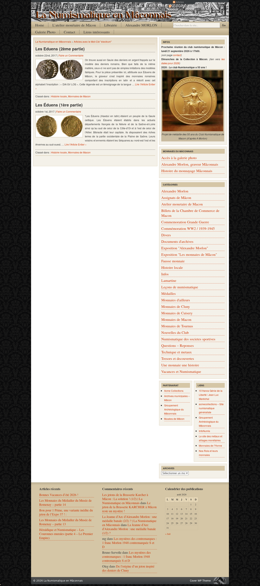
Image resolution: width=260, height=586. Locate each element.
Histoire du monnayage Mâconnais (186, 170)
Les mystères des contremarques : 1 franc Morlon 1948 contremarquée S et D (129, 542)
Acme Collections (173, 390)
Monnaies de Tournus (177, 325)
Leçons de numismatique (179, 286)
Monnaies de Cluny (175, 306)
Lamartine (168, 280)
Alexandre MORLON (141, 25)
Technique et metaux (176, 351)
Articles (180, 2)
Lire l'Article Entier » (76, 144)
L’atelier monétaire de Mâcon (74, 25)
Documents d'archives (177, 241)
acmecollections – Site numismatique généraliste (211, 408)
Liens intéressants (96, 32)
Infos (165, 273)
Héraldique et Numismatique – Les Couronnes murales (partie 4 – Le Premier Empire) (66, 533)
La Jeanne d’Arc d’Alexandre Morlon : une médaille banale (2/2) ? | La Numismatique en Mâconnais (129, 520)
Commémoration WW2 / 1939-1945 (188, 228)
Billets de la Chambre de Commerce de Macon (190, 213)
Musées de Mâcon (174, 418)
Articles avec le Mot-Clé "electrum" (93, 41)
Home (39, 25)
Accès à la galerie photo (179, 157)
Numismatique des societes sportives (188, 338)
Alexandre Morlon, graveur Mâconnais (189, 164)
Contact (69, 32)
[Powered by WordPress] (221, 580)
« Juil (167, 533)
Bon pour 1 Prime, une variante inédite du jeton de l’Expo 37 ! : (66, 512)
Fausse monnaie (173, 260)
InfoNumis (204, 431)
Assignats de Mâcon (176, 197)
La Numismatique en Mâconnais (53, 41)
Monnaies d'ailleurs (175, 299)
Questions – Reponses (177, 345)
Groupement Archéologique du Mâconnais (174, 409)
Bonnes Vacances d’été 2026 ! (58, 495)
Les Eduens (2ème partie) (60, 49)
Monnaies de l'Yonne (210, 445)
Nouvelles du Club (175, 332)
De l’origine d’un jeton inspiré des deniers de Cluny (128, 568)
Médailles (168, 293)
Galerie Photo (45, 32)
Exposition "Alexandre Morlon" (184, 247)
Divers (166, 234)
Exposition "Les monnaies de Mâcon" (189, 254)
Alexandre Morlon (174, 191)
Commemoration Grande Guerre (185, 221)
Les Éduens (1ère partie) (59, 105)
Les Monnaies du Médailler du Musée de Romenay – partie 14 (65, 502)
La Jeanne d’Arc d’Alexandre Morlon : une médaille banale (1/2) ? (129, 529)
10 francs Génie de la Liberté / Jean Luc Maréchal (210, 394)
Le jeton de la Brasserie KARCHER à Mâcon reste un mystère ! (129, 507)
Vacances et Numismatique (181, 371)
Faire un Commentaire (71, 55)
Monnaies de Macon (79, 96)
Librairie (110, 25)
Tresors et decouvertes (177, 358)
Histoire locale (59, 96)
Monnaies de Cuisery (177, 312)
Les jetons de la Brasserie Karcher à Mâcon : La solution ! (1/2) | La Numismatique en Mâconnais (125, 499)
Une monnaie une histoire (180, 364)
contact (177, 55)
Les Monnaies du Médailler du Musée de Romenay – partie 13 (65, 522)
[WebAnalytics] (0, 583)
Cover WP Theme (200, 580)
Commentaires (180, 6)
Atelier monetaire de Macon (182, 204)
